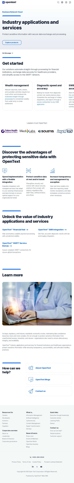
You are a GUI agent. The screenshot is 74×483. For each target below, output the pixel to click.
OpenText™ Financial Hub (13, 229)
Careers (4, 415)
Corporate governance (9, 441)
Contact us (40, 391)
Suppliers (5, 426)
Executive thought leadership (59, 415)
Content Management (33, 423)
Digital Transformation (33, 426)
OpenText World (31, 441)
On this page (6, 53)
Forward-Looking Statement (53, 462)
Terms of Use (26, 462)
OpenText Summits (32, 444)
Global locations (55, 433)
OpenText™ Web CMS (41, 476)
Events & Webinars (32, 439)
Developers (6, 418)
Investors (5, 420)
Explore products (11, 42)
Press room (29, 436)
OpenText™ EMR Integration (51, 229)
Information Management (34, 415)
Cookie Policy (36, 462)
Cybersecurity (30, 420)
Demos (52, 423)
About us (5, 433)
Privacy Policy (16, 462)
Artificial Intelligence (32, 418)
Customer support (56, 436)
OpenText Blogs (42, 379)
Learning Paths (55, 420)
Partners (5, 423)
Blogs (28, 447)
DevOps (28, 429)
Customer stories (55, 418)
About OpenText (43, 368)
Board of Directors (8, 439)
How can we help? (56, 431)
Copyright (20, 471)
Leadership (6, 436)
